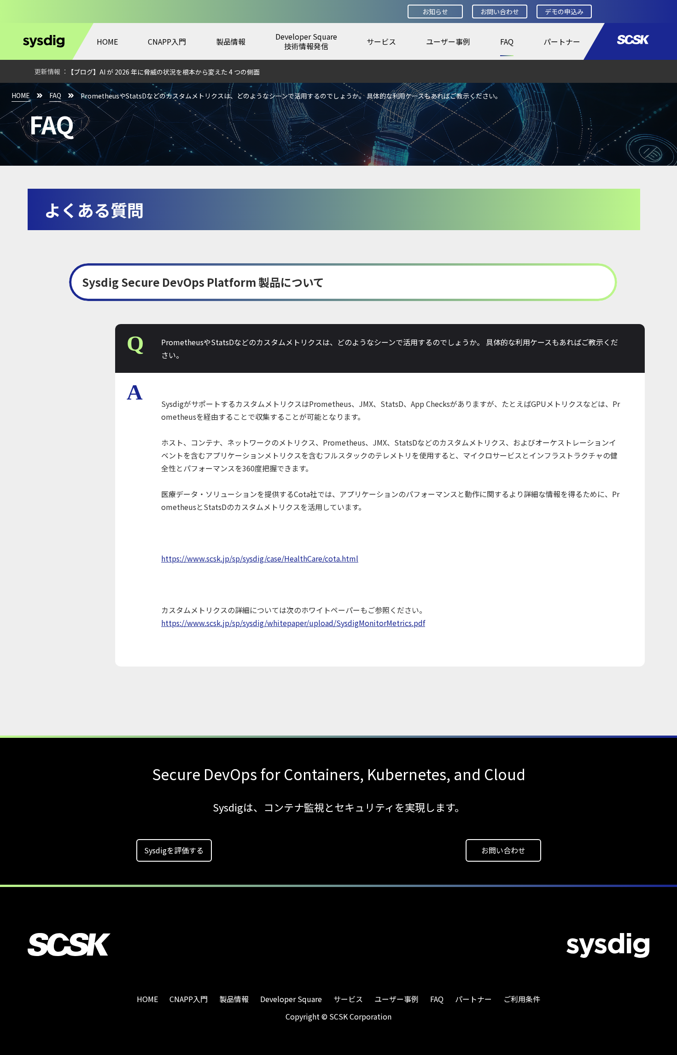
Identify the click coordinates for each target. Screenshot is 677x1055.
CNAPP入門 (167, 41)
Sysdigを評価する (174, 850)
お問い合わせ (499, 11)
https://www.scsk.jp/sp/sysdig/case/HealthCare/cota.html (259, 558)
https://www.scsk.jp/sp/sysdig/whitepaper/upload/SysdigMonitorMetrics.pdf (293, 622)
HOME (107, 41)
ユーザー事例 (448, 41)
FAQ (507, 41)
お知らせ (435, 11)
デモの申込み (564, 11)
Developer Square (291, 998)
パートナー (561, 41)
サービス (381, 41)
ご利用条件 (521, 998)
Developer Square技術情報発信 (306, 41)
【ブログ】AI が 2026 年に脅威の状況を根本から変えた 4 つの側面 (163, 71)
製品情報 (230, 41)
